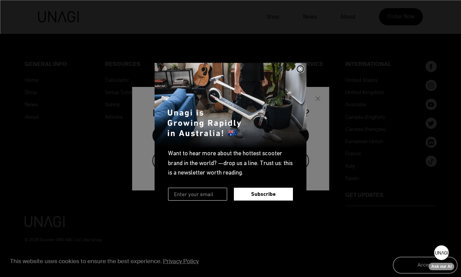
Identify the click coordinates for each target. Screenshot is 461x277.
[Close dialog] (300, 69)
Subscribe (263, 194)
